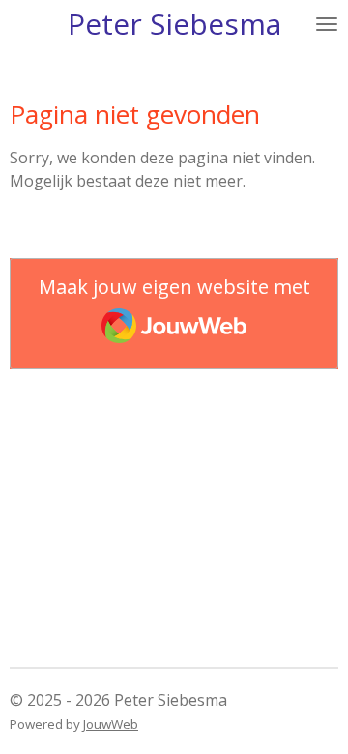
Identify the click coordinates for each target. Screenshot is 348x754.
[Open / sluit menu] (326, 24)
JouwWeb (110, 724)
